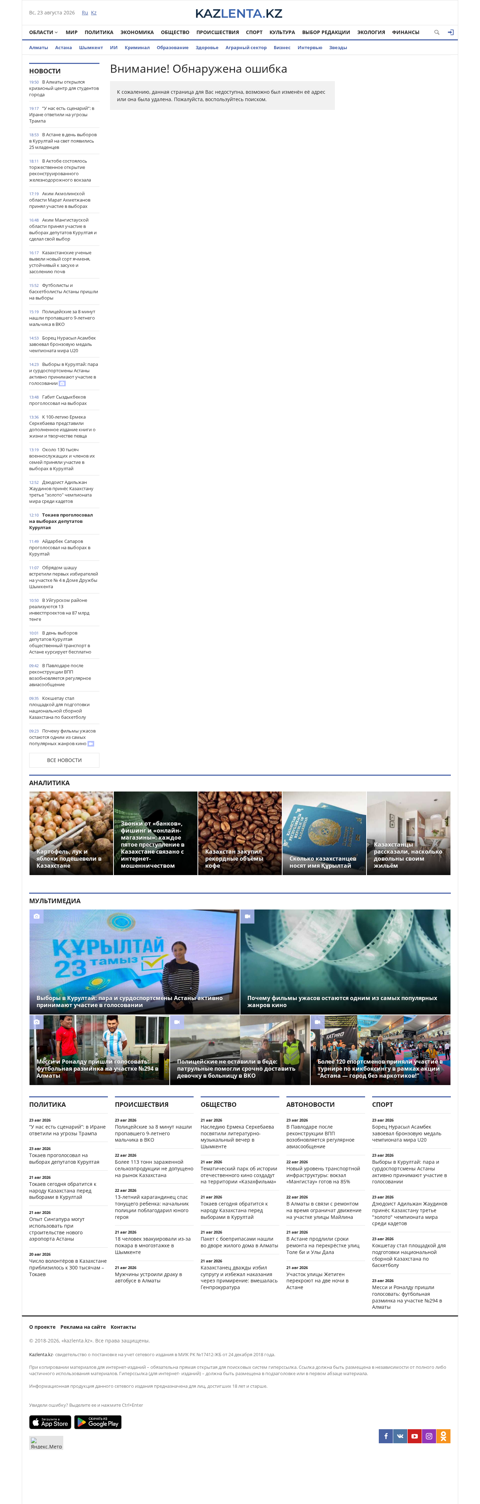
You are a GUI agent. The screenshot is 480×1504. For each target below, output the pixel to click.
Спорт (254, 32)
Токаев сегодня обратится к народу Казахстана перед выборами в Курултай (62, 1191)
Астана (63, 47)
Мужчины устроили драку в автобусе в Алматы (148, 1277)
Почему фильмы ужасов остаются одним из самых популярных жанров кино (62, 737)
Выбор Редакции (326, 32)
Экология (371, 32)
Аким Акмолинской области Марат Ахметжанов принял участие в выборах (59, 199)
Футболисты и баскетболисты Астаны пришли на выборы (63, 291)
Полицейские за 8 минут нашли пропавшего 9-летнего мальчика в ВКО (62, 317)
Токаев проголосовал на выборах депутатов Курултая (61, 521)
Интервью (310, 47)
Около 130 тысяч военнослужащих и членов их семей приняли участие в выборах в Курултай (62, 459)
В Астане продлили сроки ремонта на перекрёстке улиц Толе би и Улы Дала (322, 1245)
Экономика (137, 32)
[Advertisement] (398, 168)
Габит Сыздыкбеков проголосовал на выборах (58, 400)
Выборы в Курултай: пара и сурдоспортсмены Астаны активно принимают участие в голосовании (63, 373)
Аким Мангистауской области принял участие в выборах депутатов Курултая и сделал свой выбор (63, 229)
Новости (45, 71)
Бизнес (282, 47)
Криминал (137, 47)
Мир (72, 32)
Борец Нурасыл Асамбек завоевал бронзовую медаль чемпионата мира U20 (62, 344)
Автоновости (310, 1104)
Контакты (123, 1327)
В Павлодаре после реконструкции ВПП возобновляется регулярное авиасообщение (60, 675)
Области (41, 32)
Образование (173, 47)
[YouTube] (415, 1436)
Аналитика (49, 783)
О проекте (42, 1327)
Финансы (406, 32)
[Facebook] (386, 1436)
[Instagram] (429, 1436)
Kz (94, 12)
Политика (99, 32)
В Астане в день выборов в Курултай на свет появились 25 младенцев (63, 140)
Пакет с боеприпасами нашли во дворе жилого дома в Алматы (239, 1242)
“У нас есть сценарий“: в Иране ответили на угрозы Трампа (61, 114)
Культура (282, 32)
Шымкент (91, 47)
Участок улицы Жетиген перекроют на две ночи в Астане (317, 1281)
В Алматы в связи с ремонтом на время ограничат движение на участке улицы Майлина (324, 1210)
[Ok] (443, 1436)
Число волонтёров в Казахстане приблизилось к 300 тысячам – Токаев (68, 1267)
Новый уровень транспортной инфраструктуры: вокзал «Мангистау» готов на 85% (323, 1175)
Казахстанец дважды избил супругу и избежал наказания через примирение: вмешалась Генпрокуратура (239, 1277)
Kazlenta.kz (41, 1354)
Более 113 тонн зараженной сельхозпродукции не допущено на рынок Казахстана (154, 1168)
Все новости (64, 760)
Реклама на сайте (83, 1327)
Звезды (338, 47)
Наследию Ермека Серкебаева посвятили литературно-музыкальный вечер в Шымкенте (237, 1136)
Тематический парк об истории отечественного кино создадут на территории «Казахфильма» (239, 1175)
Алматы (38, 47)
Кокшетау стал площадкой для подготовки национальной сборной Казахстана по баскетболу (59, 707)
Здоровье (207, 47)
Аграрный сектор (246, 47)
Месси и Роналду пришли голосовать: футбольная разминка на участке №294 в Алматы (407, 1297)
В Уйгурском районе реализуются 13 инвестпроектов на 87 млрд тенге (59, 609)
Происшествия (217, 32)
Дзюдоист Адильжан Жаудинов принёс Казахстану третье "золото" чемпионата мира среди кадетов (61, 491)
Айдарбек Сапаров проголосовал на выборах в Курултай (59, 547)
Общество (175, 32)
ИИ (114, 47)
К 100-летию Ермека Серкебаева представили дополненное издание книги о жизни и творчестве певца (62, 426)
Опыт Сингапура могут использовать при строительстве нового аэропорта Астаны (57, 1229)
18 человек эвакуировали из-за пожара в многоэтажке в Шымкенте (153, 1245)
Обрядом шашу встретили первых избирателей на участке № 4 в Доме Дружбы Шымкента (63, 577)
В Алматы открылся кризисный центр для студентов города (64, 88)
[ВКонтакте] (400, 1436)
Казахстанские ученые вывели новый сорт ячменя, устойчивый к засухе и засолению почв (60, 262)
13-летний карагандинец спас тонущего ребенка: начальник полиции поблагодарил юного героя (152, 1207)
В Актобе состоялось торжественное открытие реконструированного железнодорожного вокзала (60, 170)
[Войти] (451, 32)
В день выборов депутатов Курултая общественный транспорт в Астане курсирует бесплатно (60, 642)
